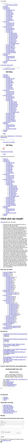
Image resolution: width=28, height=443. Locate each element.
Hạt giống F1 (6, 7)
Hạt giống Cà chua (10, 10)
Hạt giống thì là (12, 42)
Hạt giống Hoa (6, 53)
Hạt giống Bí (9, 17)
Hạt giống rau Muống (11, 52)
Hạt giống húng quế (13, 35)
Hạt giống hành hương (14, 43)
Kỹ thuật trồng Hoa (10, 57)
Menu (4, 133)
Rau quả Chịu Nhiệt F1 (8, 272)
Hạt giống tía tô (12, 39)
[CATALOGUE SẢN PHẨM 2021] (11, 339)
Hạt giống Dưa (9, 12)
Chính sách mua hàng (8, 406)
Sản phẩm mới (6, 274)
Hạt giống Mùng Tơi (10, 47)
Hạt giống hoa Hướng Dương (13, 326)
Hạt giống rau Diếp (10, 48)
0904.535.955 (11, 136)
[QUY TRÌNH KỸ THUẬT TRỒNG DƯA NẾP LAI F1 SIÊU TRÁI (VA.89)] (15, 358)
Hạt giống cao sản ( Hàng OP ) (10, 327)
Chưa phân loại (6, 328)
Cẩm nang (5, 55)
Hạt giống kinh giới (13, 37)
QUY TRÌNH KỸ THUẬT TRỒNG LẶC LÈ (14, 345)
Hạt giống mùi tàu (13, 38)
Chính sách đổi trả (7, 405)
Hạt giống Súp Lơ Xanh (11, 292)
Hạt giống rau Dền (10, 46)
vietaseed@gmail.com (11, 384)
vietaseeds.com (11, 385)
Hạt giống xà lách (13, 33)
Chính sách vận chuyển (8, 410)
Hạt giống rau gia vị (10, 303)
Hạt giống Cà (9, 15)
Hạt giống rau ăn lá (7, 26)
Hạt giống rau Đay (10, 50)
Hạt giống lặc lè (9, 289)
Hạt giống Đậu (9, 19)
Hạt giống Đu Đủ (10, 20)
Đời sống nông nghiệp (11, 60)
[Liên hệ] (1, 441)
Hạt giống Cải (9, 30)
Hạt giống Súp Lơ (10, 28)
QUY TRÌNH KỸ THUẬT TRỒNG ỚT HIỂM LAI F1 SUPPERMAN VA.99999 (14, 352)
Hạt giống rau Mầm (10, 44)
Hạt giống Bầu (9, 16)
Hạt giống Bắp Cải (10, 29)
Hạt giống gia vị (9, 32)
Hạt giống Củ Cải (10, 24)
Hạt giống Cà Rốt (10, 25)
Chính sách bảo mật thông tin (10, 411)
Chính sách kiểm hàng (8, 413)
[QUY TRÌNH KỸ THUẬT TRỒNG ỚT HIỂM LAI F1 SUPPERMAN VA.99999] (15, 350)
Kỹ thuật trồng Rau (10, 56)
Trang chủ (5, 6)
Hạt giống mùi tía (13, 41)
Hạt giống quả (6, 8)
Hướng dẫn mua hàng (8, 407)
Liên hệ (5, 62)
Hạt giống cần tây (13, 34)
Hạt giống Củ (6, 21)
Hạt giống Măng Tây (10, 51)
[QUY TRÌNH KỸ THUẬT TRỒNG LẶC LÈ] (13, 344)
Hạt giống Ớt (9, 11)
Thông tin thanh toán (8, 409)
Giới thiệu (5, 61)
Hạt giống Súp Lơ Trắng (11, 294)
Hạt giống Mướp (10, 14)
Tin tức (7, 59)
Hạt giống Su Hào (10, 23)
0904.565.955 (4, 137)
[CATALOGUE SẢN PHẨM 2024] (11, 334)
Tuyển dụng (6, 398)
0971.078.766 (18, 136)
